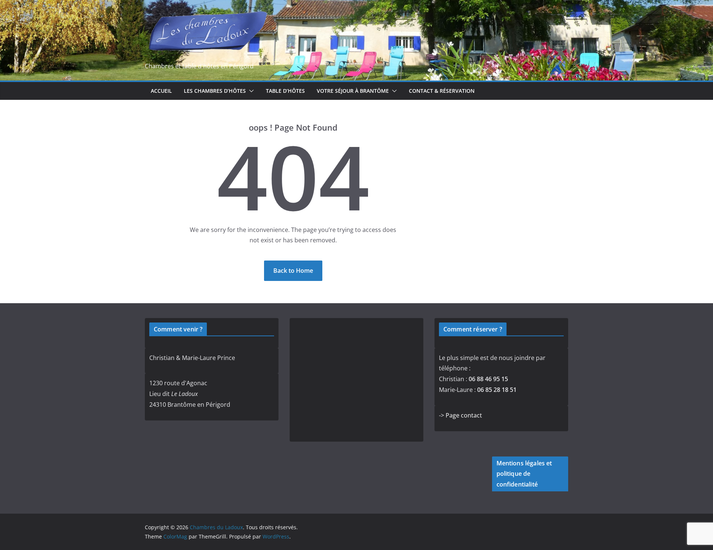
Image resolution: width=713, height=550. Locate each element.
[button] (250, 91)
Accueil (161, 90)
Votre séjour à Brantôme (353, 90)
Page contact (464, 415)
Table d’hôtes (285, 90)
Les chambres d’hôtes (215, 90)
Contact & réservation (442, 90)
